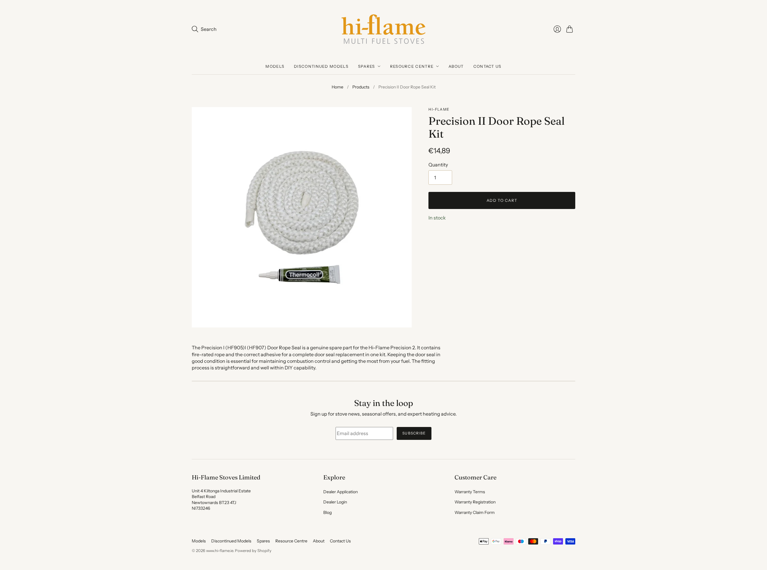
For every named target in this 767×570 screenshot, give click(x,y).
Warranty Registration (475, 502)
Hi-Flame (438, 109)
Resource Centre (412, 66)
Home (337, 87)
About (456, 66)
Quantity (438, 165)
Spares (366, 66)
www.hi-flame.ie (219, 550)
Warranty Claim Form (475, 512)
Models (274, 66)
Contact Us (487, 66)
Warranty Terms (470, 491)
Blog (327, 512)
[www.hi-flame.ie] (383, 29)
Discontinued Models (321, 66)
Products (360, 87)
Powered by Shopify (253, 550)
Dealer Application (340, 491)
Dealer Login (335, 502)
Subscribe (414, 433)
